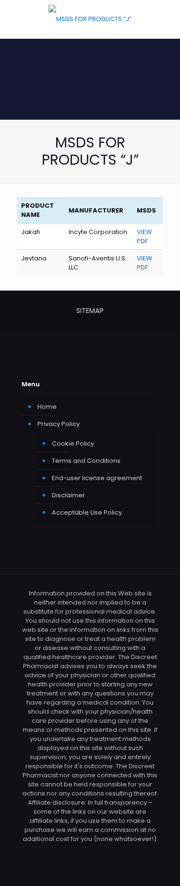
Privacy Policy (58, 423)
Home (47, 406)
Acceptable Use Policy (87, 512)
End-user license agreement (97, 477)
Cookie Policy (73, 443)
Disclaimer (68, 495)
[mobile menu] (167, 19)
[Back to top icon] (160, 866)
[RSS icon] (90, 852)
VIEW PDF (144, 236)
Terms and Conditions (86, 460)
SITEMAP (90, 310)
